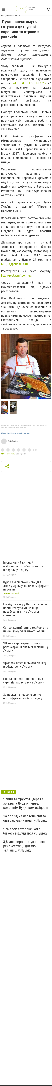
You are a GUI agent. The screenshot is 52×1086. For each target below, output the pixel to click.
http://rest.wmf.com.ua (16, 275)
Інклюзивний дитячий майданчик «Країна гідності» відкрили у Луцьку (23, 566)
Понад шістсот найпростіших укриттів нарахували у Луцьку (23, 680)
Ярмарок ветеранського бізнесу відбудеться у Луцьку (24, 664)
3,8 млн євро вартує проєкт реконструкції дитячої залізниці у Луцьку (25, 647)
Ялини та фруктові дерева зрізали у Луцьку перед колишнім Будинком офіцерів (25, 803)
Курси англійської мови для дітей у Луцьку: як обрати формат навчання (26, 585)
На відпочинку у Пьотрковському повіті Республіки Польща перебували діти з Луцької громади (26, 609)
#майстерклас (23, 433)
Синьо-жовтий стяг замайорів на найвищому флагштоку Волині (25, 629)
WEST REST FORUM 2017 (29, 83)
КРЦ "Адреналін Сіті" (15, 264)
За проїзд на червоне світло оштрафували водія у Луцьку (22, 696)
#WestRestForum (8, 433)
